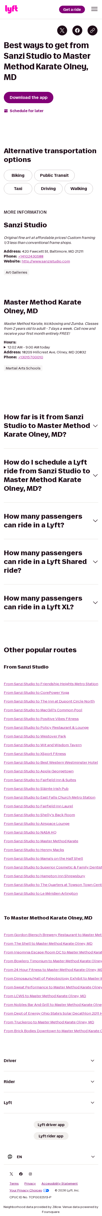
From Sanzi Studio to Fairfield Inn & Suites (40, 779)
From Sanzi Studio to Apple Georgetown (39, 771)
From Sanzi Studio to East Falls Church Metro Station (49, 797)
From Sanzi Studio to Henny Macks (34, 849)
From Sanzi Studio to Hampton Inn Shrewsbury (44, 875)
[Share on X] (62, 30)
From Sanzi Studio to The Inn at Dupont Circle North (49, 701)
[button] (94, 9)
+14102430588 (30, 256)
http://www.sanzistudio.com (46, 261)
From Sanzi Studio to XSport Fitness (35, 753)
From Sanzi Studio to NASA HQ (30, 832)
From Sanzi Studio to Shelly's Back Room (39, 814)
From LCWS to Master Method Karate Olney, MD (45, 995)
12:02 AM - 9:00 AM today (29, 347)
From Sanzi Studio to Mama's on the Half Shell (43, 858)
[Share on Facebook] (77, 30)
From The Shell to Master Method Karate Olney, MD (48, 943)
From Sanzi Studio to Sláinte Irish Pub (36, 788)
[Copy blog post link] (92, 30)
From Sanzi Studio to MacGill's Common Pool (43, 710)
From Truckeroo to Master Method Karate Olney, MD (49, 1022)
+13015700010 (30, 357)
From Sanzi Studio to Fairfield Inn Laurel (38, 806)
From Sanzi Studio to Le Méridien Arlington (41, 893)
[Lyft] (11, 9)
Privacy (30, 1184)
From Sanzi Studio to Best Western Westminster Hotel (51, 762)
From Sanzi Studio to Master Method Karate (41, 841)
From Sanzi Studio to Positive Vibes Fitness (41, 718)
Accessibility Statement (60, 1184)
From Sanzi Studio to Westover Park (35, 736)
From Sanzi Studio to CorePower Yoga (36, 692)
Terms (14, 1184)
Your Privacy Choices (25, 1190)
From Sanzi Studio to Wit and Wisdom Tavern (43, 744)
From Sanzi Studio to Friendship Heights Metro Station (51, 683)
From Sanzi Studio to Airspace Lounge (37, 823)
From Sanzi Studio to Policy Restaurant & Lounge (46, 727)
